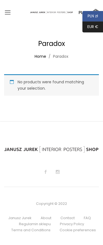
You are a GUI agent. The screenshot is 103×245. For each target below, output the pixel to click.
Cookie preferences (78, 230)
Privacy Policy (72, 224)
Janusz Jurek (20, 218)
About (46, 218)
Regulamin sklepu (35, 224)
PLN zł (90, 16)
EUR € (90, 26)
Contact (67, 218)
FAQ (87, 218)
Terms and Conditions (31, 230)
